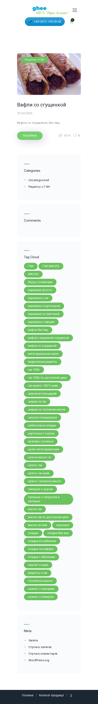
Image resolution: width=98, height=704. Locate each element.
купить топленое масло (44, 481)
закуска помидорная (42, 417)
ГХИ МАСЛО (51, 266)
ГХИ (31, 266)
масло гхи (35, 509)
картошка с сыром (41, 433)
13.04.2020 (24, 113)
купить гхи (35, 465)
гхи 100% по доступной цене (47, 377)
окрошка (62, 525)
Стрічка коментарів (43, 653)
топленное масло (40, 580)
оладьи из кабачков (42, 541)
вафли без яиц (38, 330)
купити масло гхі (39, 457)
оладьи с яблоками (41, 557)
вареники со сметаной (43, 314)
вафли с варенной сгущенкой (48, 337)
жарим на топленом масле (46, 409)
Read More (30, 135)
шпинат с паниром (41, 596)
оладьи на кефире (40, 549)
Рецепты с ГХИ (34, 59)
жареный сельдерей (42, 393)
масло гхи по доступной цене (48, 517)
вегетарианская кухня (43, 353)
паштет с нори (38, 565)
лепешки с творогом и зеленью (43, 499)
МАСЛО (33, 274)
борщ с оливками (40, 282)
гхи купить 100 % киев (43, 385)
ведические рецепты (42, 361)
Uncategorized (38, 180)
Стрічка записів (40, 647)
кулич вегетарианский (43, 449)
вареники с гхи (38, 298)
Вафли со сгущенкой (41, 105)
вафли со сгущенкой (42, 345)
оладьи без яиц (58, 533)
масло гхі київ (37, 525)
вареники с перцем (41, 322)
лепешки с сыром (40, 489)
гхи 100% (34, 369)
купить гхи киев (38, 473)
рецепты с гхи (37, 573)
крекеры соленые (40, 441)
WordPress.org (38, 660)
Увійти (33, 640)
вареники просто (40, 290)
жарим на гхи (37, 401)
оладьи (33, 533)
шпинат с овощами (41, 588)
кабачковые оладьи (42, 425)
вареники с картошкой (44, 306)
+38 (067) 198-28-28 (47, 21)
